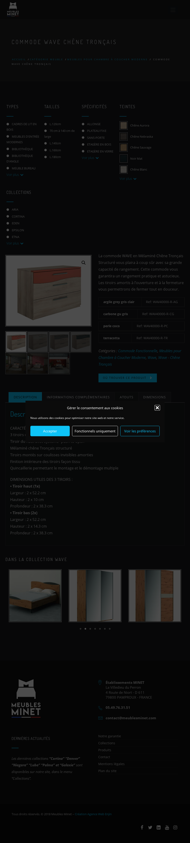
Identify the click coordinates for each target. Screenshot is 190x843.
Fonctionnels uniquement (95, 431)
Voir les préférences (140, 431)
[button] (157, 408)
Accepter (50, 431)
